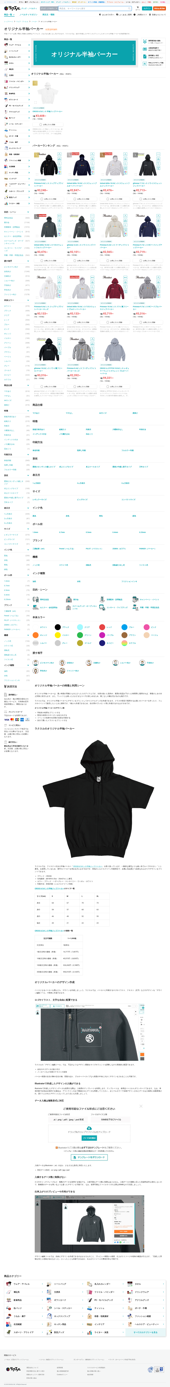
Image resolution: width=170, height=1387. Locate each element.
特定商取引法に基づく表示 (35, 1371)
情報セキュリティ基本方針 (35, 1374)
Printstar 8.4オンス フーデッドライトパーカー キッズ (81, 369)
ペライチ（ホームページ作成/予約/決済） (122, 1359)
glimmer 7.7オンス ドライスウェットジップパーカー (147, 184)
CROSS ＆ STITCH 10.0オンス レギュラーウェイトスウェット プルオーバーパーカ (114, 370)
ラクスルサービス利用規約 (96, 1368)
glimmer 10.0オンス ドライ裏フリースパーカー (48, 369)
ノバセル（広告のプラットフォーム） (16, 1359)
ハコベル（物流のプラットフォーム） (51, 1359)
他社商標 (90, 1374)
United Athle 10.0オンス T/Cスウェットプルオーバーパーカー (81, 308)
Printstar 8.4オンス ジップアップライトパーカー (48, 184)
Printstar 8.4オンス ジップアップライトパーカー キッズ (48, 308)
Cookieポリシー (62, 1374)
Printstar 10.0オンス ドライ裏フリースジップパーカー (114, 308)
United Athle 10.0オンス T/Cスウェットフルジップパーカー (48, 246)
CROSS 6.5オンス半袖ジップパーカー (87, 866)
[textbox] (94, 8)
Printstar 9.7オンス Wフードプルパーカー (147, 308)
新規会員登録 (159, 8)
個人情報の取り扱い (94, 1371)
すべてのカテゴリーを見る (146, 1332)
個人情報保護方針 (63, 1371)
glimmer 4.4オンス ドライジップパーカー (81, 246)
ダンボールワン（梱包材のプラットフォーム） (89, 1359)
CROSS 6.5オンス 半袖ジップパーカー (47, 111)
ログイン (147, 8)
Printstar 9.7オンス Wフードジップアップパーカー (147, 246)
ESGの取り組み (32, 1378)
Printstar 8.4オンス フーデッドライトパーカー (114, 246)
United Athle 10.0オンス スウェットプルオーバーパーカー (82, 184)
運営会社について (32, 1368)
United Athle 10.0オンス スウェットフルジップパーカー (115, 184)
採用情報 (60, 1368)
